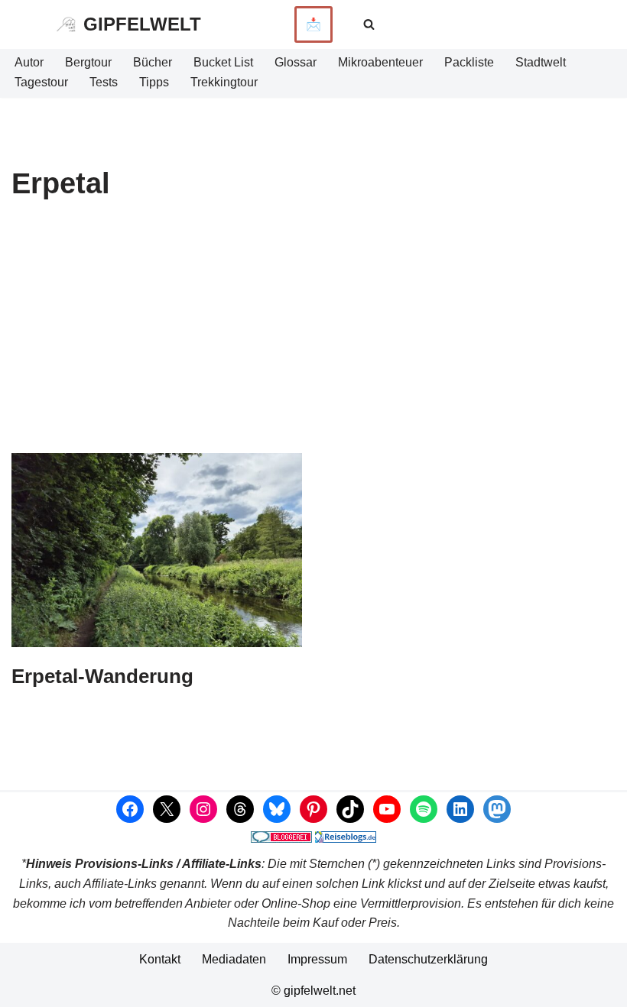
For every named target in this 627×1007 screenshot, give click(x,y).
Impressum (317, 959)
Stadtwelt (540, 62)
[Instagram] (203, 809)
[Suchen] (369, 24)
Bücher (152, 62)
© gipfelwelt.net (313, 990)
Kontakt (159, 959)
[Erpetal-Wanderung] (156, 550)
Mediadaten (234, 959)
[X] (166, 809)
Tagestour (41, 82)
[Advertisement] (313, 338)
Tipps (154, 82)
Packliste (469, 62)
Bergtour (88, 62)
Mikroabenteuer (380, 62)
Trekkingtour (224, 82)
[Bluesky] (277, 809)
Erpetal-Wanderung (102, 676)
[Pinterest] (313, 809)
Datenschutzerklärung (428, 959)
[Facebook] (130, 809)
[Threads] (240, 809)
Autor (29, 62)
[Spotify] (423, 809)
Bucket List (223, 62)
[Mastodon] (497, 809)
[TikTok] (350, 809)
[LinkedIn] (460, 809)
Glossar (296, 62)
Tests (103, 82)
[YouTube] (387, 809)
